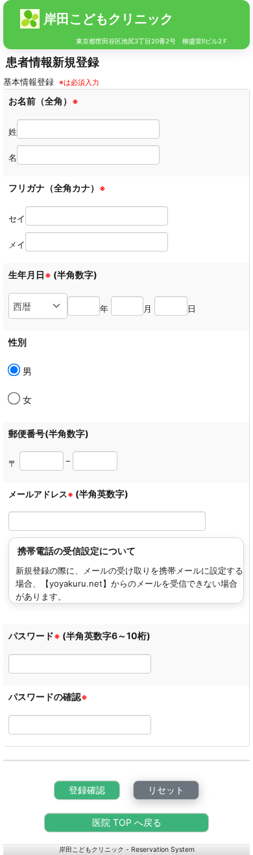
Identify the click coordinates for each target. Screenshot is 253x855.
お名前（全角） (43, 100)
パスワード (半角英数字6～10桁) (79, 635)
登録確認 (87, 789)
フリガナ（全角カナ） (57, 187)
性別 (17, 341)
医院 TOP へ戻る (127, 822)
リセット (166, 789)
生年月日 (29, 274)
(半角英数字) (101, 493)
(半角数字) (75, 274)
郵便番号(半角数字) (48, 433)
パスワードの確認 (48, 696)
